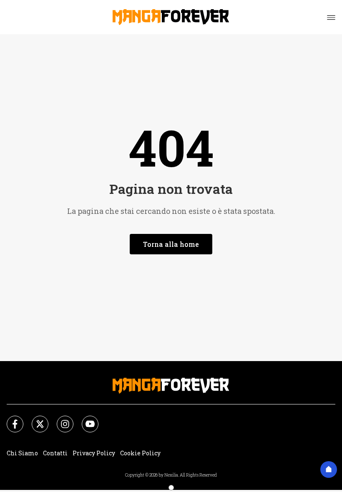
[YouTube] (85, 419)
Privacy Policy (94, 453)
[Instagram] (60, 419)
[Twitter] (35, 419)
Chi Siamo (22, 453)
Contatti (55, 453)
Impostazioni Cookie (197, 453)
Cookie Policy (140, 453)
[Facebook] (10, 419)
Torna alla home (171, 244)
